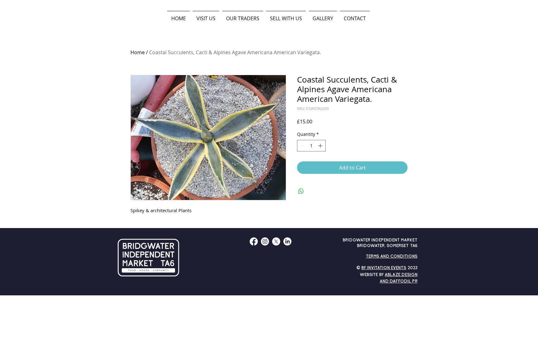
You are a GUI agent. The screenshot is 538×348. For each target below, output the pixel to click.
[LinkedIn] (287, 241)
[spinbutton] (311, 145)
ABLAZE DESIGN (401, 274)
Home (137, 52)
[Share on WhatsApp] (301, 191)
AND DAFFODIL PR (399, 281)
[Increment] (321, 145)
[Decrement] (302, 145)
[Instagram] (265, 241)
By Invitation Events (383, 268)
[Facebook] (254, 241)
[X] (276, 241)
